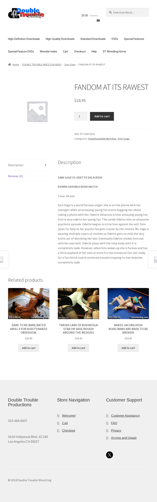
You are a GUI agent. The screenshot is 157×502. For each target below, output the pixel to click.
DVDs (115, 38)
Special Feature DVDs (21, 51)
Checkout (80, 51)
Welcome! (69, 415)
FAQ (114, 423)
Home (15, 64)
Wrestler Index (48, 51)
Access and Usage (124, 437)
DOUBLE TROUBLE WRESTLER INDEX (41, 64)
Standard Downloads (93, 38)
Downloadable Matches (102, 138)
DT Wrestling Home (114, 51)
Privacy (116, 430)
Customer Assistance (125, 415)
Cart (65, 51)
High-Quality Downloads (60, 38)
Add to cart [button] (28, 348)
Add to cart (102, 116)
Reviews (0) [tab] (15, 176)
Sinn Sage (70, 64)
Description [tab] (15, 165)
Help (94, 51)
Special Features (134, 38)
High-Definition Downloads (24, 38)
